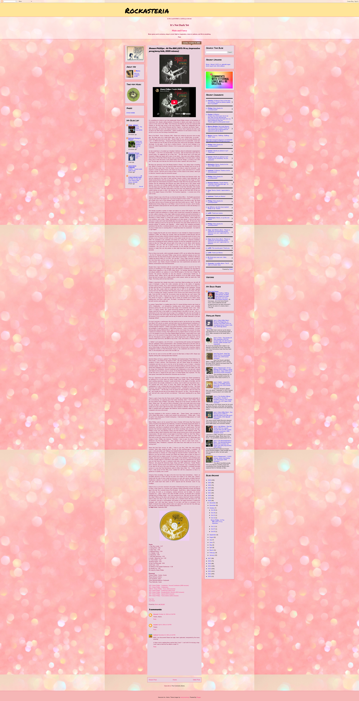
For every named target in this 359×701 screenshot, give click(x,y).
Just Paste (152, 600)
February (212, 552)
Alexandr (155, 614)
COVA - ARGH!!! (133, 125)
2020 (209, 495)
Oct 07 (213, 529)
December (213, 503)
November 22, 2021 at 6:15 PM (166, 635)
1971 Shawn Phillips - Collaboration (158, 587)
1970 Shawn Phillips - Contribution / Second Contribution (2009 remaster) (169, 585)
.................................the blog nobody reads (135, 176)
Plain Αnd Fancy (213, 291)
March (212, 550)
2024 (209, 485)
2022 (209, 490)
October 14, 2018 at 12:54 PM (167, 614)
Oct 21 (213, 515)
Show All (141, 186)
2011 (209, 573)
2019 (209, 498)
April (211, 547)
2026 (209, 480)
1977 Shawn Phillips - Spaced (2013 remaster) (161, 594)
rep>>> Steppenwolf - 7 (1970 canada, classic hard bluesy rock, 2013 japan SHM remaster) (222, 459)
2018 (209, 500)
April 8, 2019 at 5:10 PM (164, 624)
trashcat (155, 635)
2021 (209, 493)
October (212, 508)
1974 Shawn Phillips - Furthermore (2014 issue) (162, 590)
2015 (209, 563)
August (212, 537)
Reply (154, 619)
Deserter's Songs (133, 153)
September (213, 534)
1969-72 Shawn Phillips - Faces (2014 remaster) (162, 589)
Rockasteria (147, 10)
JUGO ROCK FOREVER (132, 166)
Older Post (196, 680)
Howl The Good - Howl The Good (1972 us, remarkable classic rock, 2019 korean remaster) (222, 356)
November (213, 505)
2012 (209, 571)
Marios (138, 71)
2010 (209, 576)
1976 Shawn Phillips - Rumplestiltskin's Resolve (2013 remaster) (166, 592)
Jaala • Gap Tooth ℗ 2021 (139, 156)
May (211, 545)
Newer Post (153, 680)
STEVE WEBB (130, 113)
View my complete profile (136, 75)
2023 (209, 488)
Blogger (199, 697)
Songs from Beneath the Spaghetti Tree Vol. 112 (139, 144)
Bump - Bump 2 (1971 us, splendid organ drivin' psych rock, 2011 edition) (218, 65)
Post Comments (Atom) (178, 686)
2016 (209, 561)
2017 (209, 558)
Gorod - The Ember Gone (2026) (139, 128)
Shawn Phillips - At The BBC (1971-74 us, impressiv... (217, 521)
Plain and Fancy (179, 30)
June (211, 542)
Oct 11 (213, 526)
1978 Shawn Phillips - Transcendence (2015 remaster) (163, 595)
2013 (209, 568)
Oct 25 (213, 512)
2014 (209, 566)
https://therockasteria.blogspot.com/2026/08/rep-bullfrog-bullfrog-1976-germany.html (219, 140)
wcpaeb (155, 624)
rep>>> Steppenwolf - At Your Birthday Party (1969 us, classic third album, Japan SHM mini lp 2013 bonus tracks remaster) (223, 370)
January (212, 555)
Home (175, 680)
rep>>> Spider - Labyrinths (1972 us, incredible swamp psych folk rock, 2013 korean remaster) (222, 384)
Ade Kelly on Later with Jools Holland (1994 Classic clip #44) (134, 180)
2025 (209, 482)
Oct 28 (213, 510)
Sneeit (231, 269)
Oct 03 (213, 531)
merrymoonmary (184, 697)
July (211, 540)
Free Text (151, 599)
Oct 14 (213, 518)
